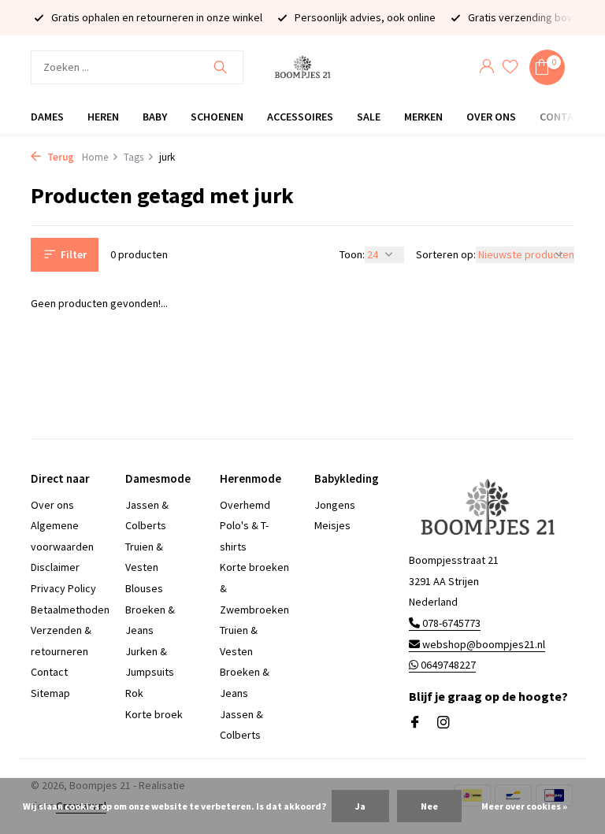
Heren (103, 116)
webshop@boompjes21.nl (483, 644)
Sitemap (50, 693)
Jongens (334, 505)
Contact (563, 116)
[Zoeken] (220, 67)
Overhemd (245, 505)
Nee (429, 806)
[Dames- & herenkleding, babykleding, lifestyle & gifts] (302, 66)
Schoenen (217, 116)
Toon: (352, 254)
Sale (368, 116)
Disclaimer (55, 567)
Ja (360, 806)
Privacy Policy (63, 588)
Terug (59, 157)
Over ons (491, 116)
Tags (133, 157)
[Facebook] (415, 723)
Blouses (144, 588)
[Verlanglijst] (510, 67)
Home (95, 157)
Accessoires (300, 116)
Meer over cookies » (524, 806)
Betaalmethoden (70, 609)
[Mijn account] (486, 67)
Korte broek (154, 714)
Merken (423, 116)
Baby (155, 116)
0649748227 (447, 665)
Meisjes (332, 525)
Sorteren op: (446, 254)
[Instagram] (443, 723)
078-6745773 (450, 623)
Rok (134, 693)
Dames (47, 116)
